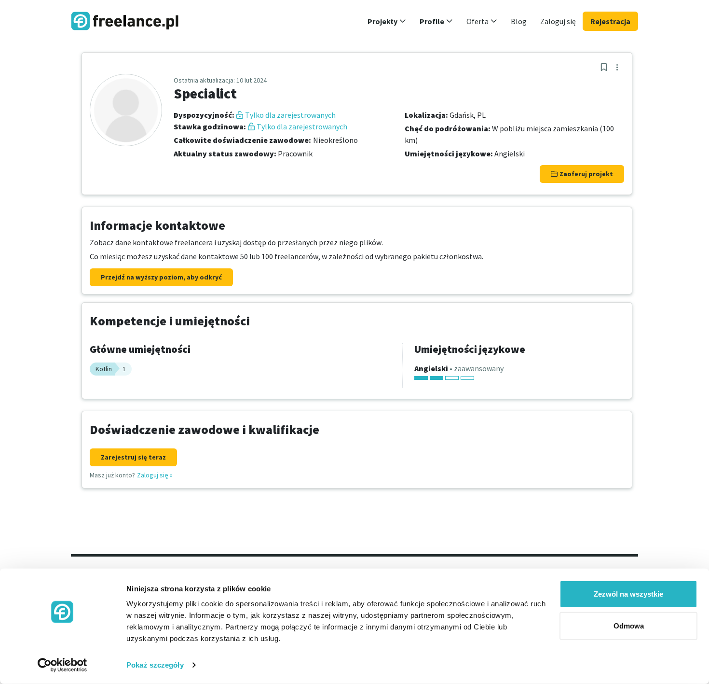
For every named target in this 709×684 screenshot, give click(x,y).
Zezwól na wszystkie (628, 594)
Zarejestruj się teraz (133, 457)
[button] (387, 21)
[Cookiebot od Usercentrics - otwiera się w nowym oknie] (62, 665)
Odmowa (629, 625)
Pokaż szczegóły (155, 665)
